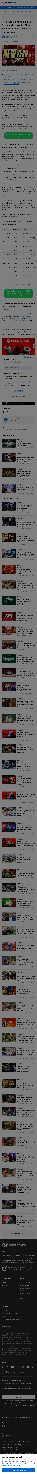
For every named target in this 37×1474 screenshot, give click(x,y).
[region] (18, 1464)
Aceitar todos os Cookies (18, 1470)
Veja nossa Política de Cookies (11, 1465)
